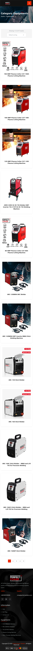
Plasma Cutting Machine (9, 632)
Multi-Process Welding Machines (11, 635)
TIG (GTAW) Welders (8, 629)
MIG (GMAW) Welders (8, 627)
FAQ (3, 609)
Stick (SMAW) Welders (8, 624)
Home (3, 16)
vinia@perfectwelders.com (24, 595)
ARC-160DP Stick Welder (16, 551)
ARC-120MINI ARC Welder (16, 294)
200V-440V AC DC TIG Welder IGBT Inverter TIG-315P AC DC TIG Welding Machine (16, 207)
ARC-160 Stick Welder (16, 422)
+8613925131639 (5, 595)
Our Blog (4, 612)
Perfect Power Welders (19, 643)
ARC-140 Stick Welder (16, 380)
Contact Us (5, 615)
